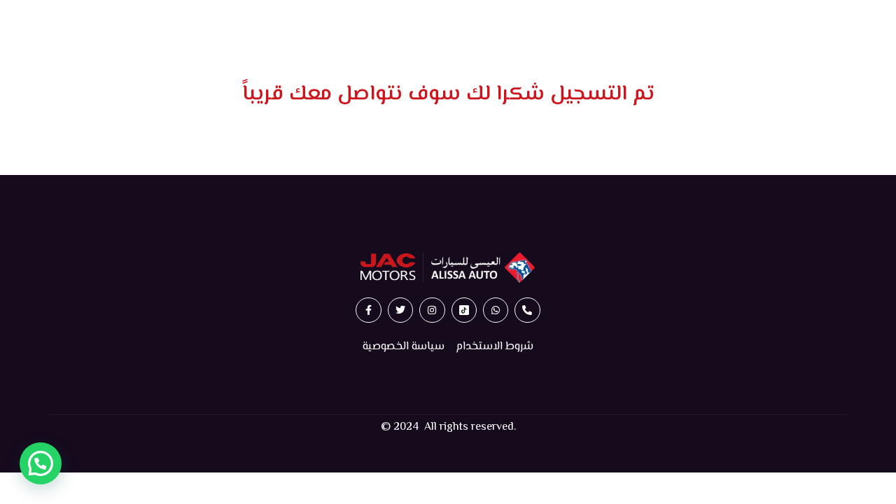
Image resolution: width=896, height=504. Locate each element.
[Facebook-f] (368, 310)
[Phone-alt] (527, 310)
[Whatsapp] (495, 310)
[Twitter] (400, 310)
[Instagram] (431, 310)
